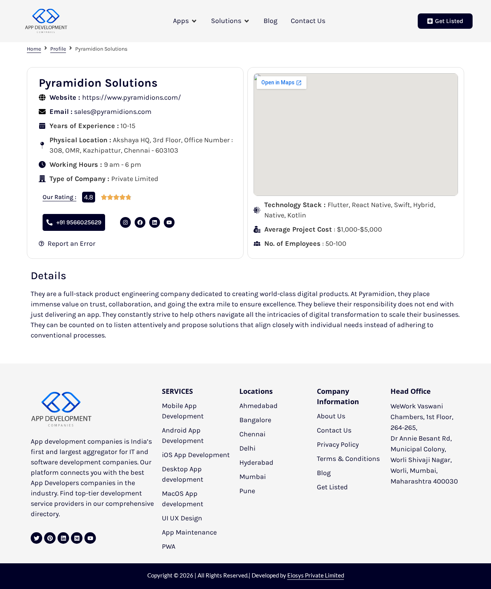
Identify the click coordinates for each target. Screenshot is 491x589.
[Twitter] (36, 538)
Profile (58, 49)
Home (34, 49)
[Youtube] (90, 538)
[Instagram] (125, 222)
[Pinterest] (50, 538)
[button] (185, 21)
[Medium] (76, 538)
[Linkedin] (154, 222)
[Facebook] (140, 222)
